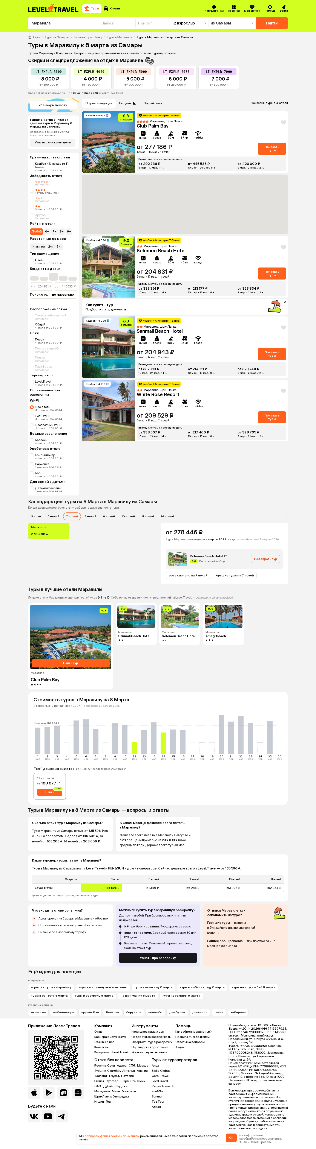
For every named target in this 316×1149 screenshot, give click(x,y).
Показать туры (272, 148)
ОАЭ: (98, 1086)
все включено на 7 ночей (188, 575)
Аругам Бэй (90, 1012)
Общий (40, 324)
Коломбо (155, 1012)
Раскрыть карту (55, 105)
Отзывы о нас (104, 1042)
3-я (59, 246)
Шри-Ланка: (103, 1096)
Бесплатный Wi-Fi (48, 425)
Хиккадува (121, 1096)
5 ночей (54, 516)
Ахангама (38, 1012)
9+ (69, 231)
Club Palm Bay (153, 126)
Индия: (99, 1101)
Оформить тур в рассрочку (152, 1042)
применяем (131, 1136)
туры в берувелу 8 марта (94, 995)
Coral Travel (160, 1076)
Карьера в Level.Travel (110, 1037)
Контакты (101, 1047)
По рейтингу (153, 103)
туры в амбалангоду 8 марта (202, 987)
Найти (272, 23)
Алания (142, 1071)
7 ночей (72, 516)
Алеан (156, 1107)
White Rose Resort (158, 394)
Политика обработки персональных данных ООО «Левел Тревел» (255, 1140)
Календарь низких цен (148, 1031)
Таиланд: (101, 1076)
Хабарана (238, 1012)
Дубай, (108, 1086)
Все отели (42, 407)
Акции (179, 1047)
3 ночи (36, 516)
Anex (155, 1065)
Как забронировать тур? (193, 1031)
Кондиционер (45, 455)
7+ (54, 231)
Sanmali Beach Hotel (160, 331)
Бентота (112, 1012)
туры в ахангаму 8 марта (153, 987)
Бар (38, 473)
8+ (62, 231)
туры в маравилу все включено (102, 987)
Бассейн (41, 440)
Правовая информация (246, 1135)
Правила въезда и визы (192, 1037)
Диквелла (199, 1012)
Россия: (100, 1065)
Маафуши (129, 1091)
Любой (36, 231)
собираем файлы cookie (102, 1136)
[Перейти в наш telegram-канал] (62, 1116)
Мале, (116, 1091)
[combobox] (63, 23)
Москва (142, 1065)
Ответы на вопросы (190, 1042)
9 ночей (109, 516)
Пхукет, (114, 1076)
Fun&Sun (158, 1091)
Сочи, (111, 1065)
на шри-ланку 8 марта (138, 995)
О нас (98, 1031)
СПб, (132, 1065)
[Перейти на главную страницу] (53, 8)
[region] (158, 883)
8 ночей (90, 516)
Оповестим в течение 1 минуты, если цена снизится (49, 133)
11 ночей (147, 516)
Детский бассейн (48, 488)
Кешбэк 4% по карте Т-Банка (52, 165)
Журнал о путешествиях (149, 1052)
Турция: (100, 1071)
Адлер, (122, 1065)
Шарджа (121, 1086)
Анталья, (129, 1071)
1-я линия (38, 246)
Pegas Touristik (163, 1086)
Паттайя (127, 1076)
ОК (231, 1138)
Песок (39, 339)
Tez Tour (158, 1101)
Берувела (133, 1012)
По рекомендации (99, 103)
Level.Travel (43, 381)
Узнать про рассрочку (158, 958)
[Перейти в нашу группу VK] (34, 1116)
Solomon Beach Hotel (161, 251)
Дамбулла (177, 1012)
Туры (36, 37)
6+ (47, 231)
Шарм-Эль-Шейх (133, 1081)
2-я (50, 246)
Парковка (42, 464)
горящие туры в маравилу (51, 987)
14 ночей (167, 516)
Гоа (108, 1101)
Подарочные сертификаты (151, 1037)
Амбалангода (63, 1012)
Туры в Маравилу (119, 37)
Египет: (100, 1081)
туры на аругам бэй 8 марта (253, 987)
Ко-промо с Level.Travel (111, 1052)
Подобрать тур (265, 559)
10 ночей (128, 516)
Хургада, (113, 1081)
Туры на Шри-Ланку (87, 37)
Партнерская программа (150, 1047)
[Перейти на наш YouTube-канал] (48, 1116)
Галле (219, 1012)
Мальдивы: (102, 1091)
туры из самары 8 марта (181, 995)
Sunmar (157, 1096)
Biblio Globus (161, 1071)
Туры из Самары (57, 37)
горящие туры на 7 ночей (234, 575)
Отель (39, 260)
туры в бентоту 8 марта (49, 995)
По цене (125, 103)
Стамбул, (114, 1071)
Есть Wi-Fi (42, 416)
